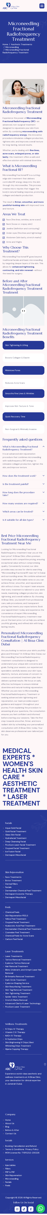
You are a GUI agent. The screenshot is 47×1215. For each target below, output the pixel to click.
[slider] (23, 311)
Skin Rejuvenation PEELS (16, 915)
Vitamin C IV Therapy (15, 1032)
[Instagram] (17, 1209)
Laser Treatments (13, 956)
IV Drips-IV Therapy (14, 1029)
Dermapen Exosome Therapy (19, 894)
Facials (8, 887)
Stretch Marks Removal (16, 1000)
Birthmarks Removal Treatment (20, 976)
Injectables (10, 1165)
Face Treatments (13, 877)
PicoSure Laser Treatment (17, 1006)
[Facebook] (30, 1209)
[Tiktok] (24, 1209)
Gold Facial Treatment (15, 831)
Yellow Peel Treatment (15, 918)
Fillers (7, 1168)
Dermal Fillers (11, 884)
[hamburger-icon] (41, 5)
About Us (9, 1123)
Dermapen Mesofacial (15, 855)
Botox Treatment (13, 880)
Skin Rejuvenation (13, 1175)
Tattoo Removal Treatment (18, 959)
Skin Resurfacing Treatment (18, 986)
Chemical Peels (12, 912)
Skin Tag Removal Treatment (18, 990)
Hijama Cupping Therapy (16, 1049)
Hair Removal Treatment (16, 966)
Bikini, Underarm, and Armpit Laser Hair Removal (23, 971)
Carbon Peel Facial (14, 939)
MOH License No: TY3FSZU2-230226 (22, 1152)
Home (8, 1120)
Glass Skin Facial (12, 834)
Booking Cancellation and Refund (21, 1146)
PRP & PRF (10, 1172)
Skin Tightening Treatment (17, 993)
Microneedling (12, 1178)
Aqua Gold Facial (13, 828)
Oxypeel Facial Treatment (17, 848)
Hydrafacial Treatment (16, 838)
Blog (7, 1126)
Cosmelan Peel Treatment (17, 932)
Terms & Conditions (14, 1149)
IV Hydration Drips (13, 1039)
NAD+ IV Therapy (13, 1035)
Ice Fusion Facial (12, 851)
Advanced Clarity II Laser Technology (23, 1003)
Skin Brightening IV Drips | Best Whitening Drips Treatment (19, 1044)
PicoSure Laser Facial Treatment (20, 844)
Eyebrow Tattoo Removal (17, 963)
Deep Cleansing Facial (15, 841)
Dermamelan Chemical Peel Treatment (23, 890)
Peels (7, 1185)
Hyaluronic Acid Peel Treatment (20, 925)
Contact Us (10, 1133)
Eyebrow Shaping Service (17, 983)
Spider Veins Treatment (16, 996)
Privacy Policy (32, 1149)
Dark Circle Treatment (15, 980)
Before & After (12, 1130)
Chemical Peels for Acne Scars (19, 935)
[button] (23, 448)
